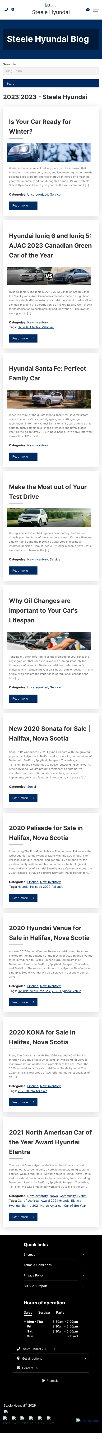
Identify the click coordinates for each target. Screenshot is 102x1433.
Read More (20, 205)
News (54, 1196)
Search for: (10, 64)
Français (52, 1381)
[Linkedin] (41, 1420)
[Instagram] (24, 1420)
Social (31, 786)
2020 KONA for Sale (32, 1091)
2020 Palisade (53, 886)
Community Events (73, 1196)
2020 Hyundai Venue (66, 991)
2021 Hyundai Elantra (66, 1200)
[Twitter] (15, 1420)
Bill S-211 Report (35, 1286)
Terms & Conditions (38, 1265)
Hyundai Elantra (20, 1205)
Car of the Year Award (34, 1200)
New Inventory (37, 322)
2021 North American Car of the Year (59, 1205)
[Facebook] (6, 1420)
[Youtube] (32, 1420)
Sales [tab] (28, 1312)
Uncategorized (37, 194)
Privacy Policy (34, 1275)
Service (55, 194)
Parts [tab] (60, 1312)
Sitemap (29, 1254)
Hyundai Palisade (30, 886)
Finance (32, 882)
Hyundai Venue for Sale (34, 991)
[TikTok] (50, 1420)
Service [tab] (44, 1312)
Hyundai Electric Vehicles (36, 327)
